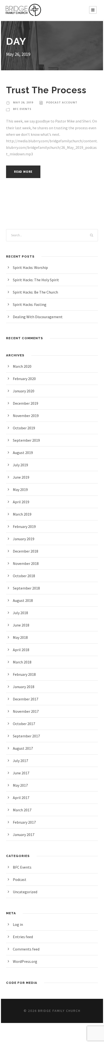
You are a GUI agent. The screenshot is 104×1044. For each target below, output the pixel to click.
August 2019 (23, 452)
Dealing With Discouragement (38, 316)
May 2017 (20, 785)
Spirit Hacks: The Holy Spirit (36, 279)
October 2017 (24, 723)
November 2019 (26, 415)
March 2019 (22, 514)
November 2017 (26, 711)
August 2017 (23, 748)
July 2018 (20, 612)
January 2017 (23, 834)
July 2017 (20, 760)
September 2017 (26, 736)
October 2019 (24, 427)
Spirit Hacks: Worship (30, 267)
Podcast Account (61, 102)
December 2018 (25, 551)
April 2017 (21, 797)
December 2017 (25, 699)
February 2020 (24, 378)
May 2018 (20, 637)
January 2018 (23, 686)
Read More (23, 172)
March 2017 (22, 809)
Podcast (19, 879)
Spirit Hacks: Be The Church (35, 292)
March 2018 (22, 662)
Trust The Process (46, 90)
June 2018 (21, 625)
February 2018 (24, 674)
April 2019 (21, 501)
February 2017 (24, 822)
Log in (18, 924)
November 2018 (26, 563)
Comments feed (26, 949)
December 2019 (25, 403)
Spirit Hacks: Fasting (29, 304)
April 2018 (21, 649)
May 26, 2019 (23, 102)
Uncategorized (25, 891)
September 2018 (26, 588)
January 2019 (23, 538)
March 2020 (22, 366)
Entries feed (23, 936)
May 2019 (20, 489)
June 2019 (21, 477)
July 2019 (20, 464)
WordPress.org (25, 961)
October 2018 (24, 575)
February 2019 (24, 526)
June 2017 (21, 772)
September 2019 (26, 440)
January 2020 (23, 391)
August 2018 (23, 600)
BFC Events (22, 109)
